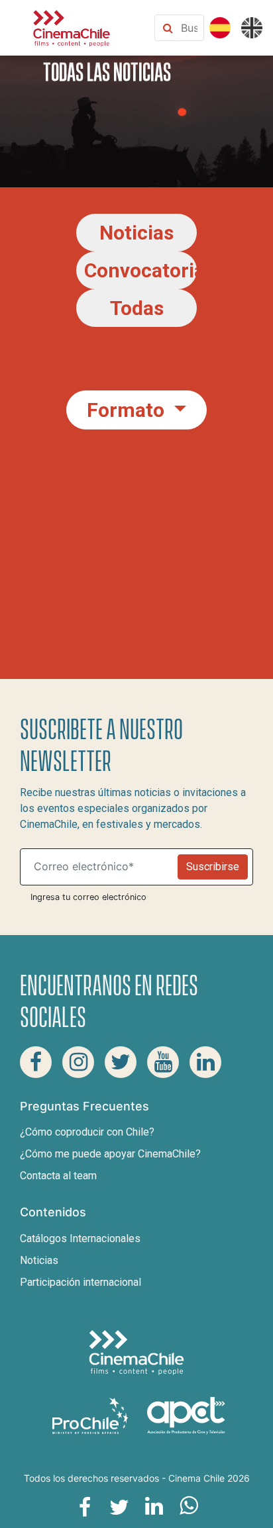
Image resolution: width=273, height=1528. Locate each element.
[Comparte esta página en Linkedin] (153, 1506)
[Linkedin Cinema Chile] (205, 1062)
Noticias (39, 1260)
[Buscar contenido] (189, 28)
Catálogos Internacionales (80, 1238)
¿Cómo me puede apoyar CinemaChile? (110, 1153)
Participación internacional (80, 1282)
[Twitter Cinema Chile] (120, 1062)
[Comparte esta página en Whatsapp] (188, 1506)
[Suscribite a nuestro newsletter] (102, 866)
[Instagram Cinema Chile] (78, 1062)
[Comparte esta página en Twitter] (119, 1506)
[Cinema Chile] (71, 27)
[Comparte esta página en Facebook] (85, 1506)
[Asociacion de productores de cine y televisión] (186, 1415)
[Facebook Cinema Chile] (36, 1062)
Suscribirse (212, 866)
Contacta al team (58, 1175)
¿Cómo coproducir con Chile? (87, 1132)
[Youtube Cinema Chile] (163, 1062)
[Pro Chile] (91, 1415)
